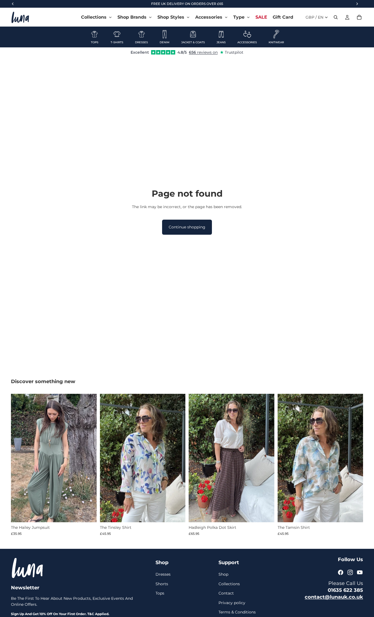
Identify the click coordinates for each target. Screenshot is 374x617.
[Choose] (88, 514)
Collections (229, 583)
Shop (223, 574)
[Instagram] (350, 572)
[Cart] (359, 17)
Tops (160, 593)
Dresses (163, 574)
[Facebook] (340, 572)
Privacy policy (231, 602)
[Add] (177, 514)
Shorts (162, 583)
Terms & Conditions (237, 612)
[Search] (336, 17)
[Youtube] (359, 572)
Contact (226, 593)
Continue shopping (187, 227)
